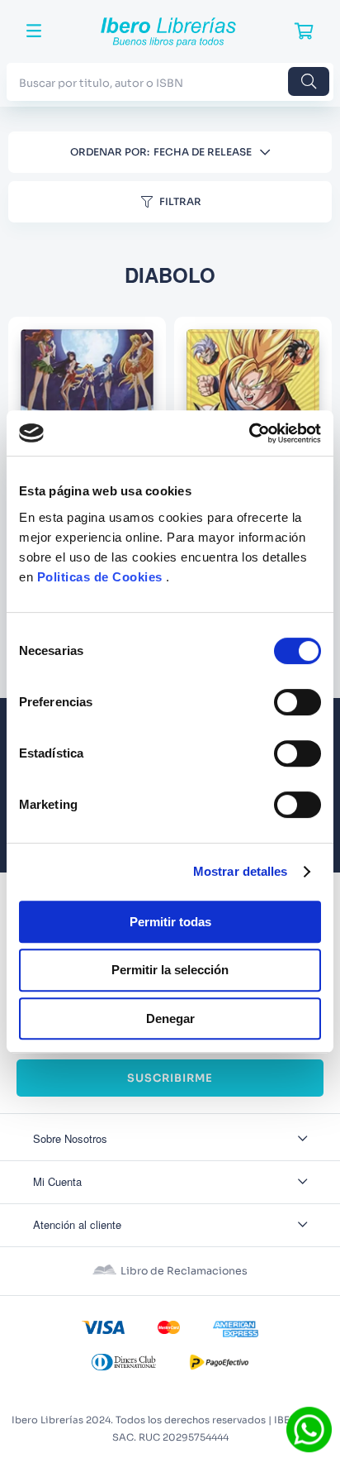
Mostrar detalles (240, 871)
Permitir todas (170, 922)
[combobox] (170, 81)
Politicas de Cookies (100, 577)
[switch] (297, 702)
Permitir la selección (170, 970)
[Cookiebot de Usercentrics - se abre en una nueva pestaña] (249, 433)
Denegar (170, 1018)
